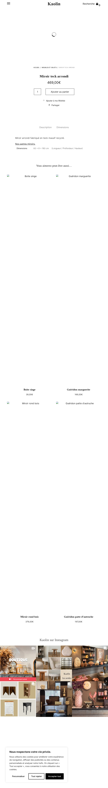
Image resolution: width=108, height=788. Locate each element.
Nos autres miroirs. (25, 143)
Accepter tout (54, 776)
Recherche (89, 3)
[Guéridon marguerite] (78, 279)
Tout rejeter (36, 776)
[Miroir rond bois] (29, 507)
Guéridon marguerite (78, 389)
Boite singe (29, 389)
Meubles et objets (49, 67)
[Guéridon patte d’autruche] (78, 507)
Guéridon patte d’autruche (78, 616)
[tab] (45, 127)
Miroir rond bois (29, 616)
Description (45, 127)
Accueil (36, 67)
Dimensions (63, 127)
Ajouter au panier (60, 91)
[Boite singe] (29, 279)
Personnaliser (18, 776)
